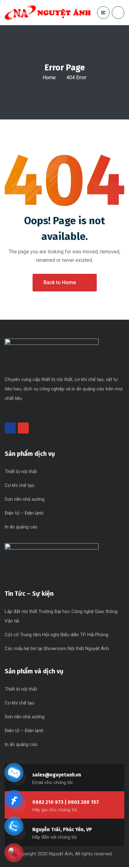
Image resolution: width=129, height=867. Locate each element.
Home (49, 77)
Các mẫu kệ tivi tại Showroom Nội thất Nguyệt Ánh (57, 648)
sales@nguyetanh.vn (56, 775)
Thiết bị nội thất (21, 471)
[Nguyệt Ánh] (48, 12)
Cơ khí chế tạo (19, 485)
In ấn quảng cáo (21, 527)
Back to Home (60, 282)
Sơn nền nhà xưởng (24, 499)
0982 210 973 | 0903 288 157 (65, 802)
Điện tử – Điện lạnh (24, 513)
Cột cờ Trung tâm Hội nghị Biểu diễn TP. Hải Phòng (56, 635)
